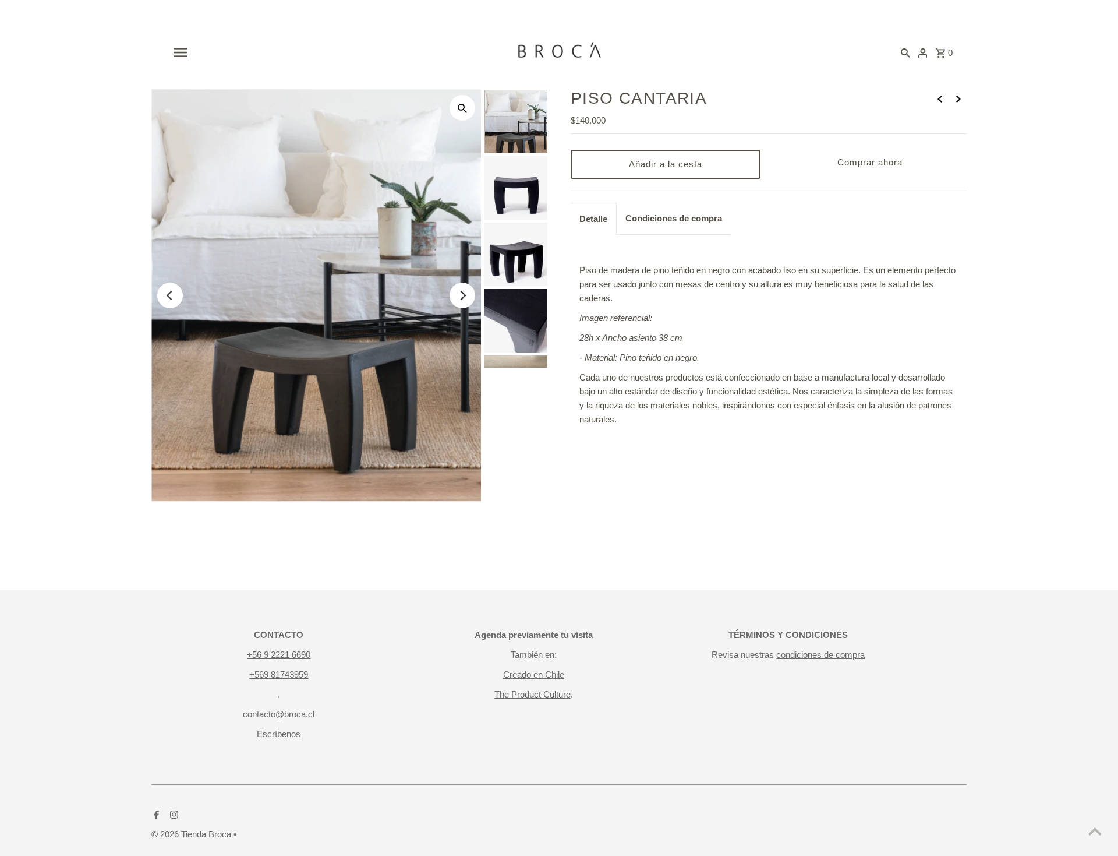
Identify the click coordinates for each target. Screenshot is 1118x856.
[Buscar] (905, 52)
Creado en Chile (533, 674)
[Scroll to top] (1094, 832)
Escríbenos (278, 734)
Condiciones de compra (673, 218)
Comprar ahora (870, 162)
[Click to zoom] (462, 108)
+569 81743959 (278, 674)
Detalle (593, 219)
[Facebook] (155, 815)
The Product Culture (532, 694)
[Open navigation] (289, 52)
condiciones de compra (820, 655)
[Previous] (170, 295)
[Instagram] (172, 815)
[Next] (462, 295)
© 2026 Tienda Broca (192, 834)
